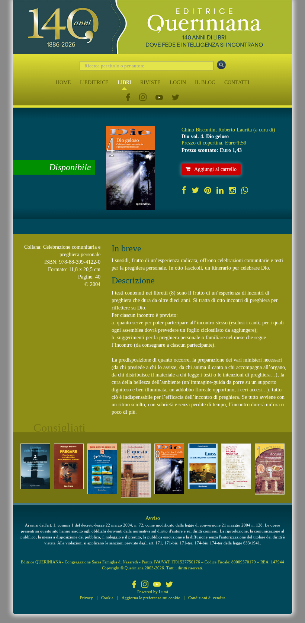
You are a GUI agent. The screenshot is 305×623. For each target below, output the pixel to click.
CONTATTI (237, 82)
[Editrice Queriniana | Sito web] (152, 27)
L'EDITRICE (94, 82)
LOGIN (178, 82)
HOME (63, 82)
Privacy (86, 597)
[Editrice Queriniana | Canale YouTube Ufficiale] (159, 97)
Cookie (107, 597)
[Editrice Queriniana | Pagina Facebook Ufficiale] (128, 97)
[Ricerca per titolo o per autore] (221, 64)
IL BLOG (205, 82)
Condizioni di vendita (206, 597)
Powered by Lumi (152, 591)
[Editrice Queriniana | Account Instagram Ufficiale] (142, 97)
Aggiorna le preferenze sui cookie (151, 597)
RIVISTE (150, 82)
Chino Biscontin (198, 130)
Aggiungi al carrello (215, 169)
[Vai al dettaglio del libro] (35, 466)
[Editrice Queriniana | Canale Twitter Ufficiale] (175, 97)
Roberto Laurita (235, 130)
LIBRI (124, 82)
